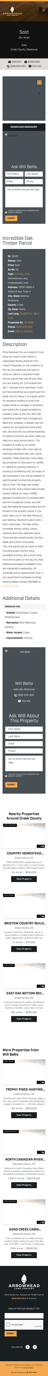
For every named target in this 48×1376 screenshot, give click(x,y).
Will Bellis (29, 322)
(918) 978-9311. (11, 586)
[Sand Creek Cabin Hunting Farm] (24, 1212)
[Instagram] (35, 1347)
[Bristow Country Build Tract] (24, 905)
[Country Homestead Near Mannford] (24, 835)
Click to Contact (24, 331)
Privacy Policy (28, 1368)
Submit (11, 218)
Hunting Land (21, 274)
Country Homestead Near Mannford (24, 853)
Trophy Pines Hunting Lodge (24, 1090)
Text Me (26, 701)
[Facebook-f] (28, 1347)
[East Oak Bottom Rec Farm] (24, 975)
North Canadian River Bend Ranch (24, 1160)
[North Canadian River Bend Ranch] (24, 1142)
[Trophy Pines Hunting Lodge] (24, 1072)
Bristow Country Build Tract (24, 923)
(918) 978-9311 (24, 327)
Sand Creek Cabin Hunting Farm (24, 1229)
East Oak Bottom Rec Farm (24, 993)
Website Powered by (18, 1372)
